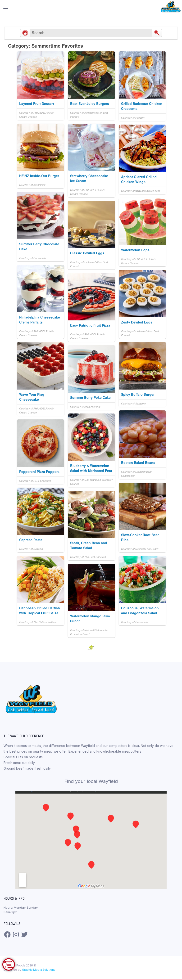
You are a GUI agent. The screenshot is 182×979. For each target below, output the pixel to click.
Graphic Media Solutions (38, 969)
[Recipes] (25, 33)
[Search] (157, 33)
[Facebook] (7, 934)
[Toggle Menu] (91, 8)
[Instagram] (16, 934)
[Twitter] (24, 934)
